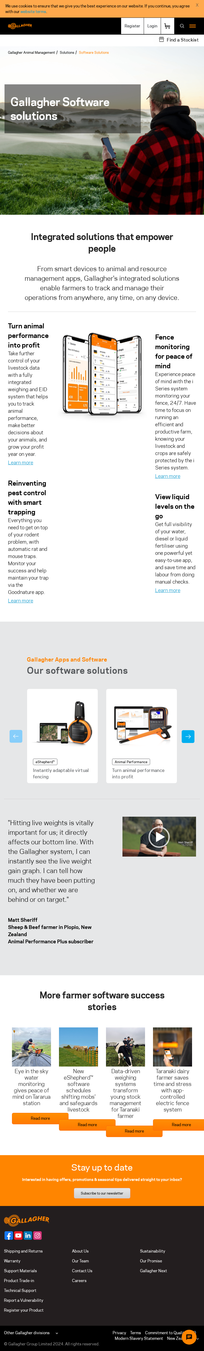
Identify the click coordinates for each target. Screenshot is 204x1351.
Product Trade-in (19, 1280)
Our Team (80, 1261)
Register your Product (24, 1310)
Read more (40, 1118)
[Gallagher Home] (26, 1220)
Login (152, 26)
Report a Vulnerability (23, 1300)
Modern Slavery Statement (139, 1338)
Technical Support (20, 1290)
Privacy (119, 1333)
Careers (79, 1280)
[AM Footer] (9, 1235)
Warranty (12, 1261)
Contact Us (82, 1271)
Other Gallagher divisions (27, 1333)
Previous (16, 736)
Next (188, 736)
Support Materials (20, 1271)
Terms (135, 1333)
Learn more (20, 462)
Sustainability (152, 1251)
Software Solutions (94, 52)
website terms (33, 11)
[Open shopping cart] (167, 26)
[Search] (182, 26)
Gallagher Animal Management (31, 52)
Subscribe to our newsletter (102, 1193)
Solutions (67, 52)
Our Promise (151, 1261)
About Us (80, 1251)
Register (132, 26)
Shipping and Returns (23, 1251)
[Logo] (20, 26)
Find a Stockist (183, 40)
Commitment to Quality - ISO (170, 1333)
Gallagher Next (153, 1271)
